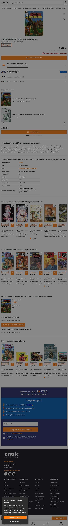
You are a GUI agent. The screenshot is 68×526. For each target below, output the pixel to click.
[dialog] (15, 510)
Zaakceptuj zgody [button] (15, 517)
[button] (15, 521)
